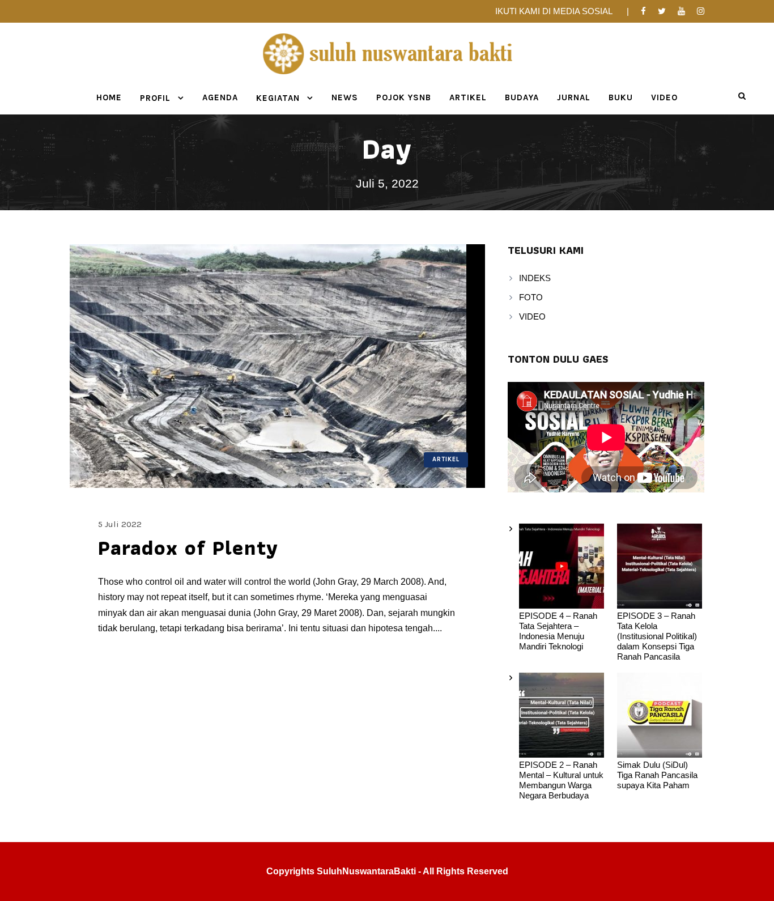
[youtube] (681, 11)
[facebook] (643, 11)
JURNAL (573, 97)
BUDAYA (522, 97)
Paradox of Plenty (188, 547)
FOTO (531, 297)
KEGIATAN (278, 98)
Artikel (446, 459)
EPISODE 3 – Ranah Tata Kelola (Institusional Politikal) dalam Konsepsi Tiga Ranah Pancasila (657, 636)
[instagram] (700, 11)
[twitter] (662, 11)
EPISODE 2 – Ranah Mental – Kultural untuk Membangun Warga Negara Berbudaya (561, 780)
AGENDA (220, 97)
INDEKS (535, 278)
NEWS (344, 97)
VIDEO (664, 97)
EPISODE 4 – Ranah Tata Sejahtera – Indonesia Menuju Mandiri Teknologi (558, 631)
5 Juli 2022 (120, 524)
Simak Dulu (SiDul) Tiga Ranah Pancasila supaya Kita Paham (657, 775)
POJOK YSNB (403, 97)
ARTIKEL (468, 97)
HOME (109, 97)
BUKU (621, 97)
